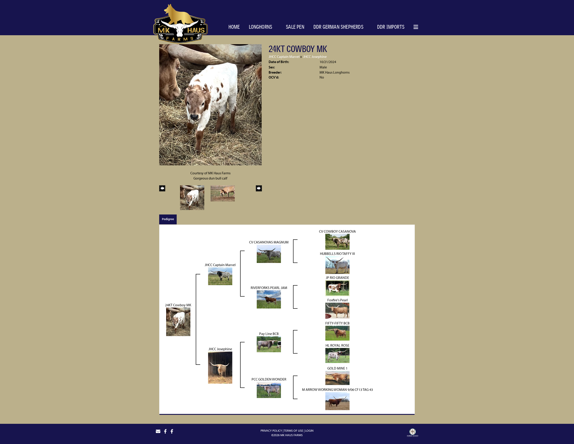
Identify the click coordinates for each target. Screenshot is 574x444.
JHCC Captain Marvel (284, 56)
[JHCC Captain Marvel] (220, 275)
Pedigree (168, 219)
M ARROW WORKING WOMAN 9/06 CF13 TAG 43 (337, 389)
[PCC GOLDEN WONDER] (269, 389)
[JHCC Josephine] (220, 367)
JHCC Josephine (315, 56)
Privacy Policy (271, 431)
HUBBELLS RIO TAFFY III (337, 253)
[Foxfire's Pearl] (337, 310)
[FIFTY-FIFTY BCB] (337, 332)
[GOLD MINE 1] (337, 377)
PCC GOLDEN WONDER (269, 379)
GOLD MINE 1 (337, 368)
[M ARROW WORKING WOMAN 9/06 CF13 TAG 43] (337, 400)
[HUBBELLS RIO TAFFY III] (337, 264)
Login (309, 431)
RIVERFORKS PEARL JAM (269, 287)
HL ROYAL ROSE (337, 345)
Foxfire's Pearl (337, 300)
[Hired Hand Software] (412, 433)
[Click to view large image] (210, 104)
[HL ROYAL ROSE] (337, 355)
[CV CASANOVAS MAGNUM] (269, 253)
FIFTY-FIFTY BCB (337, 323)
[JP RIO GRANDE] (337, 288)
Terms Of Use (293, 431)
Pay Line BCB (269, 333)
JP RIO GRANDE (337, 277)
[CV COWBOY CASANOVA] (337, 241)
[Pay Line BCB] (269, 344)
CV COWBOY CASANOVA (337, 231)
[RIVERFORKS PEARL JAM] (269, 299)
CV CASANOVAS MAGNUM (269, 242)
